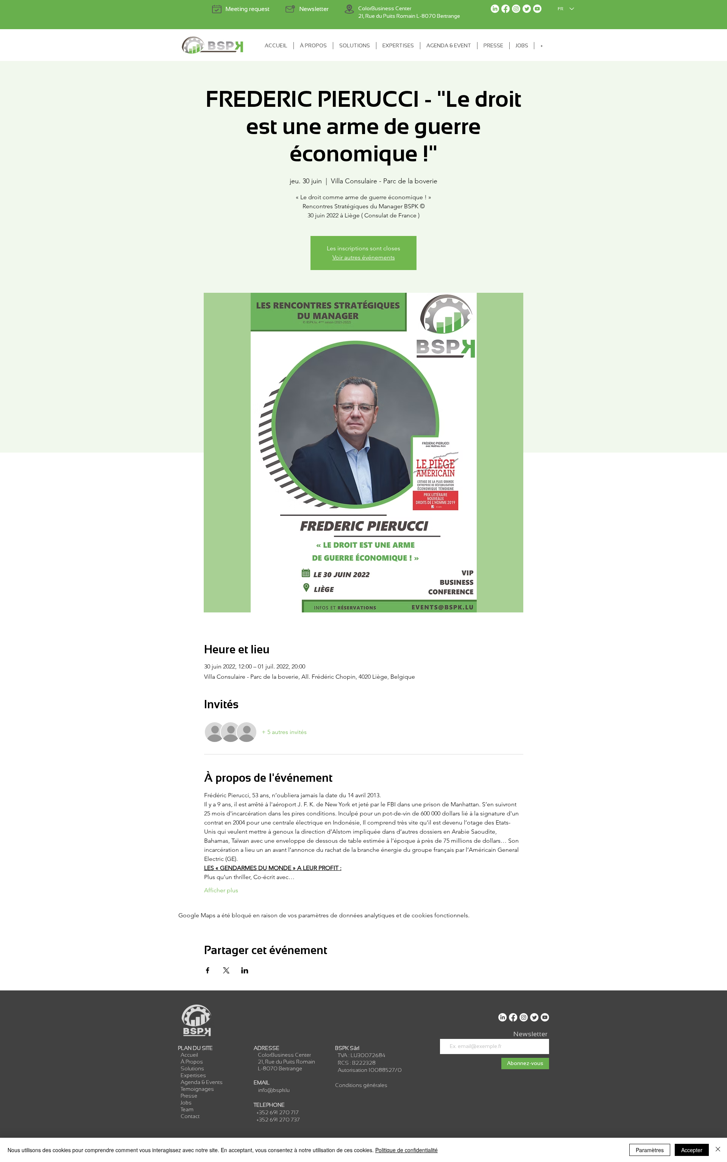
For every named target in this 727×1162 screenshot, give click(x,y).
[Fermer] (717, 1150)
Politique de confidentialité (406, 1150)
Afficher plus (221, 890)
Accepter (691, 1150)
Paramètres (650, 1150)
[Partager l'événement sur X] (226, 970)
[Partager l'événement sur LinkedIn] (244, 970)
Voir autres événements (363, 257)
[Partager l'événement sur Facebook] (207, 970)
